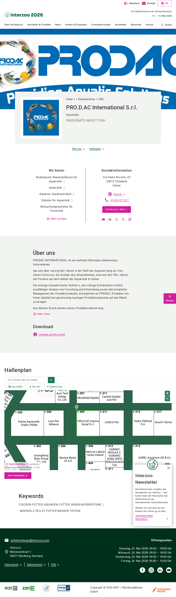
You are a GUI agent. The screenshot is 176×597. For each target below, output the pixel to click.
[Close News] (152, 465)
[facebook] (123, 219)
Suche (166, 25)
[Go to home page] (23, 10)
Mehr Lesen (41, 314)
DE (164, 3)
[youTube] (169, 570)
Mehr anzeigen (56, 218)
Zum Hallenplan (16, 475)
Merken (170, 298)
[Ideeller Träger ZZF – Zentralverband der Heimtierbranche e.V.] (31, 588)
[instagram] (130, 219)
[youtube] (103, 219)
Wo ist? (36, 386)
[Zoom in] (167, 393)
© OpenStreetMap (15, 464)
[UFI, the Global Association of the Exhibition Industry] (48, 588)
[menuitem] (16, 25)
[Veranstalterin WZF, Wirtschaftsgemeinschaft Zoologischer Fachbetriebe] (13, 588)
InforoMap (26, 467)
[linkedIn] (160, 570)
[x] (116, 219)
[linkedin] (110, 219)
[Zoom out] (167, 399)
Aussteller (17, 386)
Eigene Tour (56, 386)
